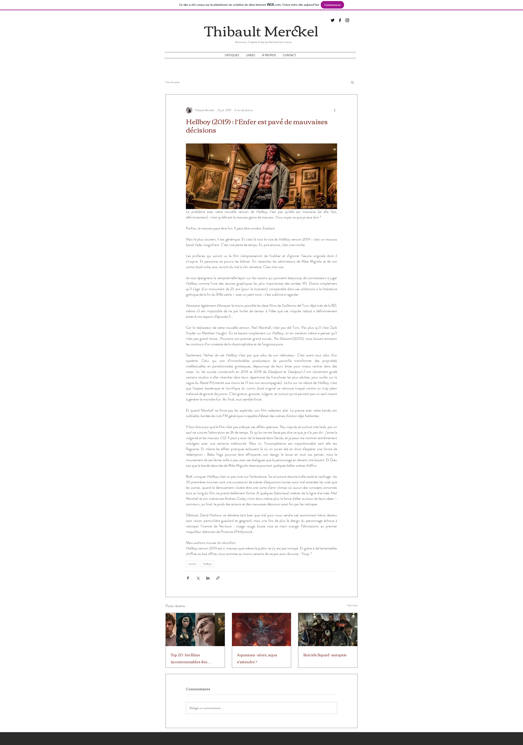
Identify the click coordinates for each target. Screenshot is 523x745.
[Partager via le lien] (218, 578)
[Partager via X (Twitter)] (198, 578)
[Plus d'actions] (334, 110)
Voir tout (352, 605)
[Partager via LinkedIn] (208, 578)
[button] (352, 82)
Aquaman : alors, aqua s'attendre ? (257, 658)
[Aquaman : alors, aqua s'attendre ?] (261, 629)
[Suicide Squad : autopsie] (327, 629)
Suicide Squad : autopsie (325, 654)
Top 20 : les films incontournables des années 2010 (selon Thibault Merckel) (189, 658)
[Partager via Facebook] (188, 578)
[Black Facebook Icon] (339, 20)
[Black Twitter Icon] (332, 20)
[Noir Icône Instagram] (347, 20)
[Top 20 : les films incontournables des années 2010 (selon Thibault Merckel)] (195, 629)
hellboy (207, 564)
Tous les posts (172, 82)
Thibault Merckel (261, 30)
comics (192, 564)
